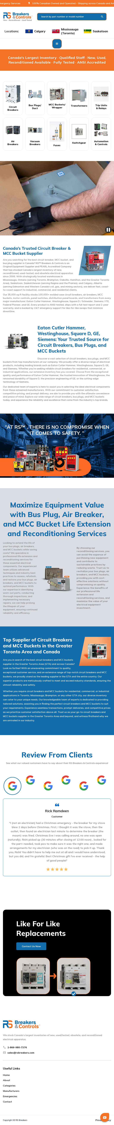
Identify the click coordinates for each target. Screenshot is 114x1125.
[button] (57, 44)
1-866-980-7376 (17, 1047)
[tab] (12, 786)
